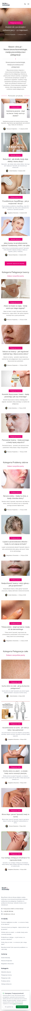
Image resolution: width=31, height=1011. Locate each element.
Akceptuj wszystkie (22, 1006)
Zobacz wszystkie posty (15, 276)
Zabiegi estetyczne (15, 197)
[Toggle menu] (28, 4)
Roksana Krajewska (6, 960)
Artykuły (4, 919)
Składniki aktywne (15, 155)
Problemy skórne (15, 107)
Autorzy (4, 954)
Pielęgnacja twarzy (15, 23)
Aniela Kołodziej (5, 957)
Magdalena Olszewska (7, 963)
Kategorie (4, 968)
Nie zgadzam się (9, 1006)
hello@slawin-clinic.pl (9, 914)
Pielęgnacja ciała (15, 682)
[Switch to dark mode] (25, 4)
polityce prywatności (18, 1003)
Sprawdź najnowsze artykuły (15, 263)
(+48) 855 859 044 (8, 911)
